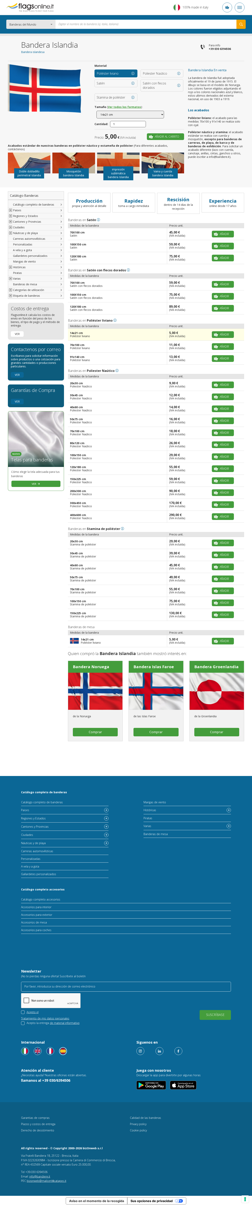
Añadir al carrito (167, 136)
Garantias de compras (35, 1118)
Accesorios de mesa (34, 922)
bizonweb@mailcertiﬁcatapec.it (46, 1181)
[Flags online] (38, 1051)
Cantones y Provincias (35, 826)
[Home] (30, 7)
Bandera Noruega (91, 666)
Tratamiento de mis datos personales (45, 1018)
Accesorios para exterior (36, 915)
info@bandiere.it (39, 1176)
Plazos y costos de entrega (38, 1124)
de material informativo (65, 1023)
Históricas (150, 810)
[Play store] (151, 1085)
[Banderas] (63, 1051)
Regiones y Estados (33, 818)
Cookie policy (138, 1130)
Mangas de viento (24, 261)
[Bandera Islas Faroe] (156, 691)
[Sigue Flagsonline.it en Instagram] (140, 1051)
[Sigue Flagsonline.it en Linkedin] (159, 1051)
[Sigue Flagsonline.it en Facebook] (178, 1051)
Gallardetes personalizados (30, 256)
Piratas (17, 273)
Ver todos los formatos (124, 107)
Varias (147, 826)
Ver (17, 334)
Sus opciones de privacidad (152, 1201)
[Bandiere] (25, 1051)
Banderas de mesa (25, 284)
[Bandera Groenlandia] (217, 691)
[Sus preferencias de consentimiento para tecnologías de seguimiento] (245, 1199)
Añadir (224, 234)
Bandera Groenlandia (216, 666)
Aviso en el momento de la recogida (96, 1201)
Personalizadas (22, 244)
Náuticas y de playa (33, 843)
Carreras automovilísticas (29, 239)
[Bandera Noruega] (95, 691)
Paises (25, 810)
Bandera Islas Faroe (153, 666)
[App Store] (183, 1085)
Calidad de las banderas (145, 1118)
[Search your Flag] (241, 24)
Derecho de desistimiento (37, 1130)
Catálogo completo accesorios (43, 889)
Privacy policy (138, 1124)
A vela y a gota (22, 250)
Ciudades (27, 835)
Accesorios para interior (36, 907)
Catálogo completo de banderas (33, 204)
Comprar (95, 732)
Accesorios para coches (36, 930)
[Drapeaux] (50, 1051)
